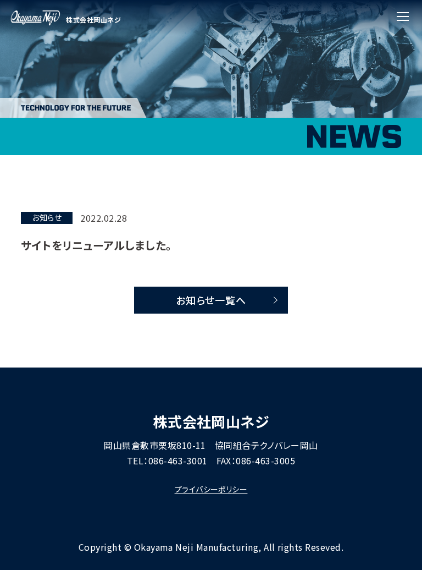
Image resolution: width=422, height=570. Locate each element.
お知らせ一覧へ (211, 300)
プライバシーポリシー (211, 489)
